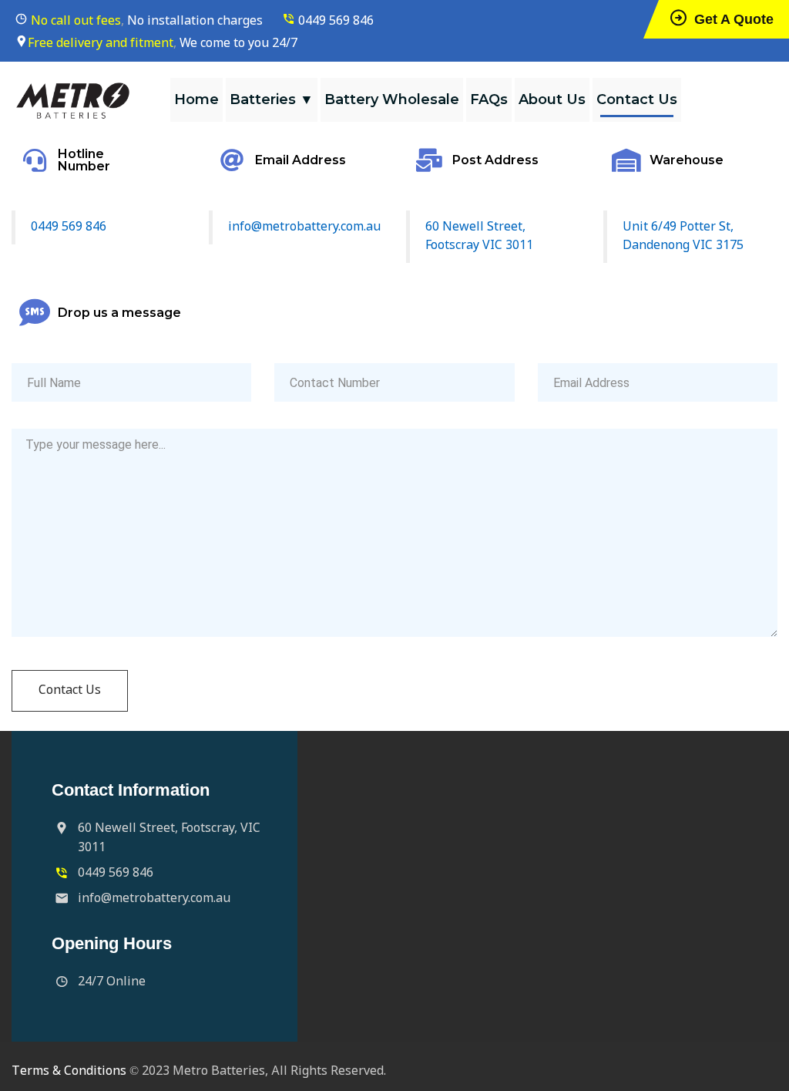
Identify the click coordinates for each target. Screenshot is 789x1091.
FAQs (489, 99)
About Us (552, 99)
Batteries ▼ (272, 99)
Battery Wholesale (391, 99)
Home (196, 99)
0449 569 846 (336, 21)
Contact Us (636, 99)
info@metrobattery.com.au (304, 227)
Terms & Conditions (69, 1071)
